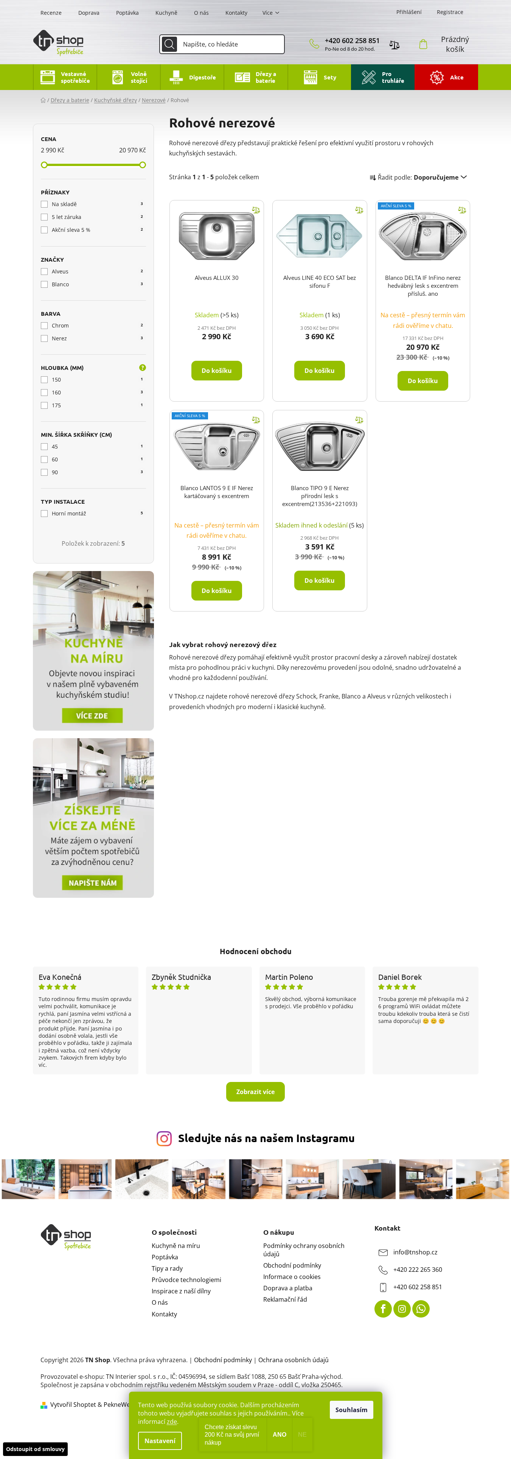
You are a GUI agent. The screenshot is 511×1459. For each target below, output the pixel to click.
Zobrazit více (255, 1092)
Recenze (51, 12)
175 (97, 405)
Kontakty (236, 12)
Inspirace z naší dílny (181, 1291)
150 (97, 379)
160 (97, 392)
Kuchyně (166, 12)
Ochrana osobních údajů (293, 1360)
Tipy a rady (167, 1268)
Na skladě (97, 204)
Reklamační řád (285, 1299)
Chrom (97, 325)
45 (97, 446)
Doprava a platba (287, 1288)
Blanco (97, 284)
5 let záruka (97, 216)
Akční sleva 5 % (97, 229)
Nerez (97, 338)
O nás (201, 12)
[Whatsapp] (421, 1309)
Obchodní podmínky (292, 1265)
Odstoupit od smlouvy (35, 1449)
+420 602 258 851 (352, 40)
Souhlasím (351, 1410)
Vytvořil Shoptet (73, 1404)
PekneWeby (120, 1404)
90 (97, 472)
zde (172, 1421)
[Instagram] (402, 1309)
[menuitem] (64, 77)
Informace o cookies (292, 1277)
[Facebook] (383, 1309)
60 (97, 459)
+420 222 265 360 (417, 1269)
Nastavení (160, 1441)
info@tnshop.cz (415, 1252)
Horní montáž (97, 513)
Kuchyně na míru (176, 1246)
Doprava (88, 12)
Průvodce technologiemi (186, 1280)
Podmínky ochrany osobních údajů (304, 1250)
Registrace (450, 12)
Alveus (97, 271)
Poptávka (127, 12)
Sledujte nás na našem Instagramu (266, 1138)
